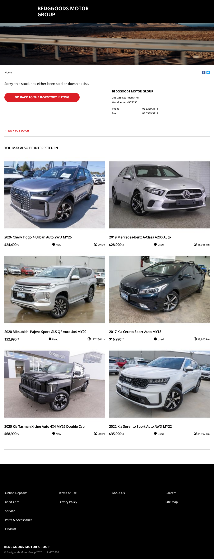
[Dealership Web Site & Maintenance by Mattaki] (203, 549)
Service (10, 511)
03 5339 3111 (150, 108)
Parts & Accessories (18, 520)
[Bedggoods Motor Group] (19, 11)
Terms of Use (68, 493)
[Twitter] (208, 72)
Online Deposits (16, 493)
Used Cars (12, 502)
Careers (171, 493)
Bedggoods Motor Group (63, 11)
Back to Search (18, 130)
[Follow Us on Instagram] (102, 475)
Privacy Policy (68, 502)
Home (8, 72)
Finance (10, 529)
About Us (118, 493)
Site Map (172, 502)
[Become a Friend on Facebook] (111, 475)
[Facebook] (203, 72)
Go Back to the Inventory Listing (42, 97)
